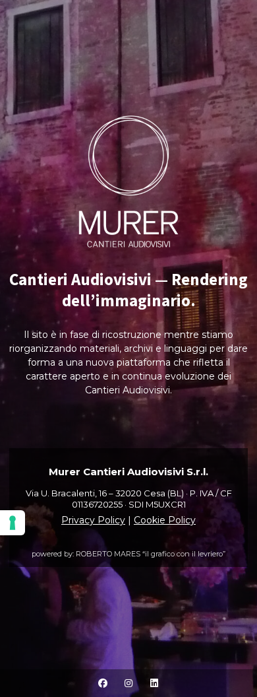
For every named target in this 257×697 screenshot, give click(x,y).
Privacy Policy (93, 520)
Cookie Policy (165, 520)
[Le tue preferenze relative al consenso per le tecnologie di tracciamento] (12, 522)
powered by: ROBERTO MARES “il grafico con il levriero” (128, 553)
